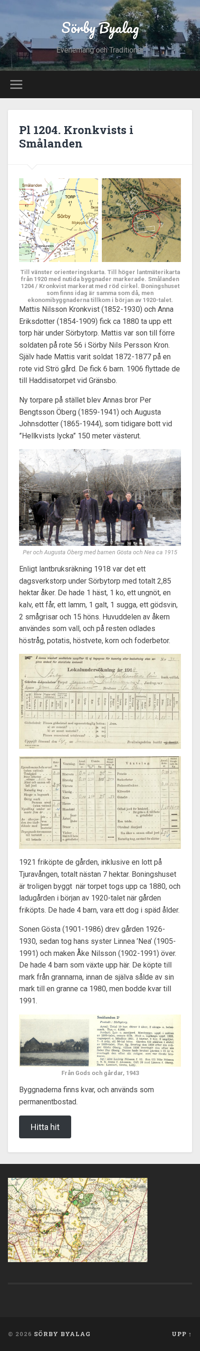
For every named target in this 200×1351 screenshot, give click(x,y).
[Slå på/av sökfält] (184, 84)
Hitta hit (45, 1127)
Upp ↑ (182, 1334)
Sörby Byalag (100, 27)
